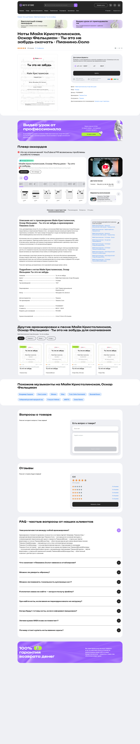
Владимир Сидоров (26, 394)
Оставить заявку (91, 134)
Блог (77, 10)
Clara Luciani (42, 394)
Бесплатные (71, 10)
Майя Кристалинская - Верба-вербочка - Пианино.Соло (103, 230)
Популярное (62, 10)
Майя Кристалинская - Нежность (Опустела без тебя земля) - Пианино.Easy (103, 234)
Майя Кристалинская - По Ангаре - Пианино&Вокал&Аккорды (101, 260)
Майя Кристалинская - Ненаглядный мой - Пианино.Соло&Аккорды (103, 252)
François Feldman (53, 399)
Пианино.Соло (83, 95)
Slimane (53, 394)
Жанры (46, 10)
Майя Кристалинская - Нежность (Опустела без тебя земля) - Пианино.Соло (103, 226)
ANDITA (66, 399)
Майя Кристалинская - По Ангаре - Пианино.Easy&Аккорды (101, 248)
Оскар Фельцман (91, 86)
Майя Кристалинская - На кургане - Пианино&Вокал (101, 240)
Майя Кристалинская (81, 86)
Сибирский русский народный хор (31, 399)
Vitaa (62, 394)
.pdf (94, 66)
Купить (97, 73)
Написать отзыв (95, 504)
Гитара (27, 10)
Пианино (21, 10)
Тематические (54, 10)
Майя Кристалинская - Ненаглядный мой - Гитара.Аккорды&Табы (103, 256)
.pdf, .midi (79, 66)
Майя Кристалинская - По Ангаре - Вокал (103, 237)
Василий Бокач (95, 394)
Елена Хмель (78, 399)
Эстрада (77, 89)
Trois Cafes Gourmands (77, 394)
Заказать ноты (101, 5)
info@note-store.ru (117, 10)
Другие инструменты (37, 10)
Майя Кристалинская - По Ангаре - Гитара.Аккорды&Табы (101, 244)
